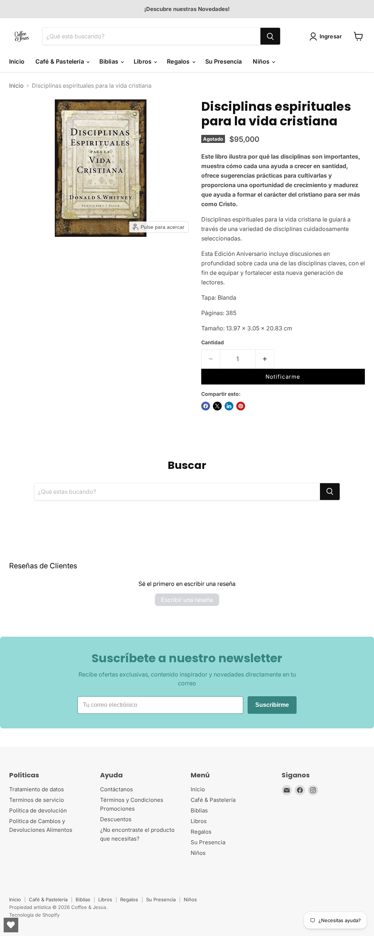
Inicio (16, 61)
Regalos (179, 61)
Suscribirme (272, 705)
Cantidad (212, 342)
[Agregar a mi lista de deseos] (287, 361)
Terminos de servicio (36, 799)
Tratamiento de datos (36, 789)
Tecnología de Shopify (34, 915)
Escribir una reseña (187, 599)
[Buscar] (270, 36)
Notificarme (283, 376)
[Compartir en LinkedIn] (229, 406)
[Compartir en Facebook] (205, 406)
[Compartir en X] (217, 406)
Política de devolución (38, 810)
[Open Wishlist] (11, 925)
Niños (262, 61)
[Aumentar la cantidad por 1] (265, 359)
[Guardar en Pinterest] (240, 406)
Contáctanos (116, 789)
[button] (327, 36)
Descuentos (115, 819)
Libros (143, 61)
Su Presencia (223, 61)
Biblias (109, 61)
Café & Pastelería (60, 61)
